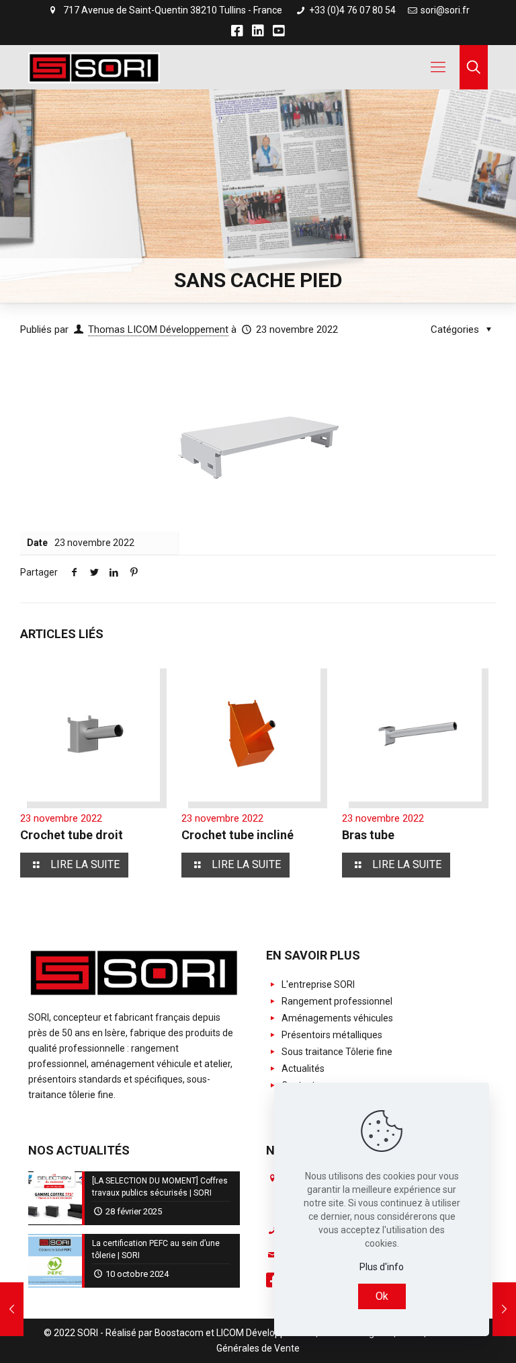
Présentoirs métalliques (331, 1034)
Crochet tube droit (71, 835)
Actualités (302, 1068)
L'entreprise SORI (317, 984)
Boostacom (179, 1332)
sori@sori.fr (445, 10)
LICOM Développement (265, 1332)
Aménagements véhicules (336, 1018)
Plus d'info (381, 1266)
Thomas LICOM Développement (158, 329)
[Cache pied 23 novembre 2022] (504, 1309)
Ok (382, 1296)
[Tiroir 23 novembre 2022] (12, 1309)
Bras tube (368, 835)
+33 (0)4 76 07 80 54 (351, 10)
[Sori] (94, 67)
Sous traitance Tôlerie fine (336, 1051)
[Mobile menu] (438, 67)
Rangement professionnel (336, 1001)
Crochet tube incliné (237, 835)
